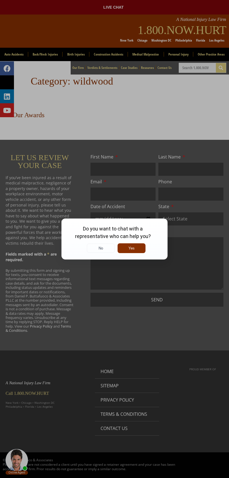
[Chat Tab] (114, 239)
